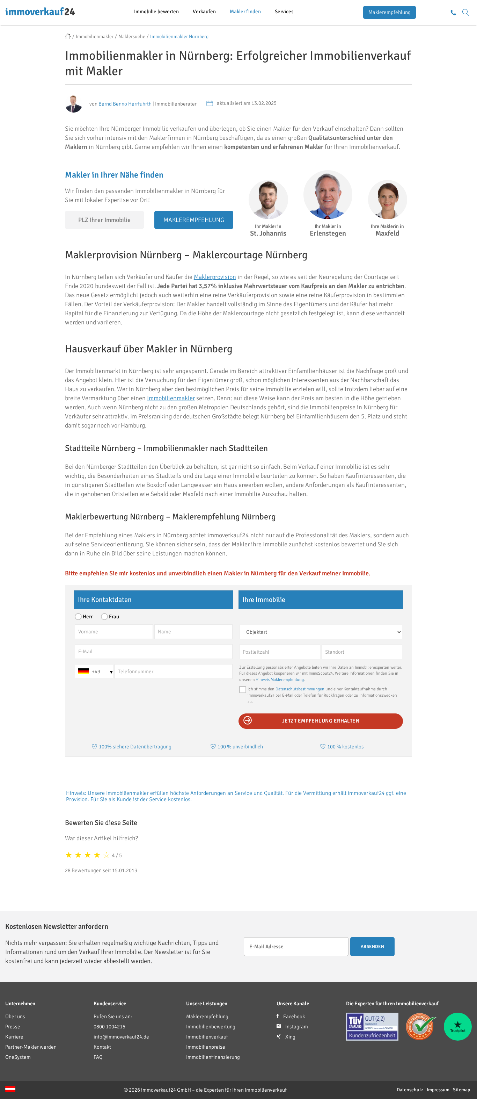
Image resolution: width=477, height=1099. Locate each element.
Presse (12, 1026)
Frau (114, 616)
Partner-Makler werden (31, 1047)
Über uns (15, 1016)
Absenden (372, 946)
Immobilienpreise (205, 1047)
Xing (289, 1037)
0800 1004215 (109, 1026)
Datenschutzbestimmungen (300, 689)
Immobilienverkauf (207, 1037)
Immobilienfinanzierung (213, 1057)
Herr (88, 616)
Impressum (438, 1090)
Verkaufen (204, 11)
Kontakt (102, 1047)
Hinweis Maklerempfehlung (280, 679)
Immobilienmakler (171, 398)
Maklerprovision (215, 277)
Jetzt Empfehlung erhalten (320, 721)
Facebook (293, 1016)
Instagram (296, 1026)
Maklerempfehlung (389, 12)
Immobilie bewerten (156, 11)
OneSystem (18, 1057)
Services (284, 11)
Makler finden (245, 11)
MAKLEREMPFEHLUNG (193, 220)
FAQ (98, 1057)
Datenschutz (410, 1090)
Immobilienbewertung (210, 1026)
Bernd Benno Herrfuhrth (125, 104)
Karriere (14, 1037)
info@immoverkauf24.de (121, 1037)
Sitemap (461, 1090)
